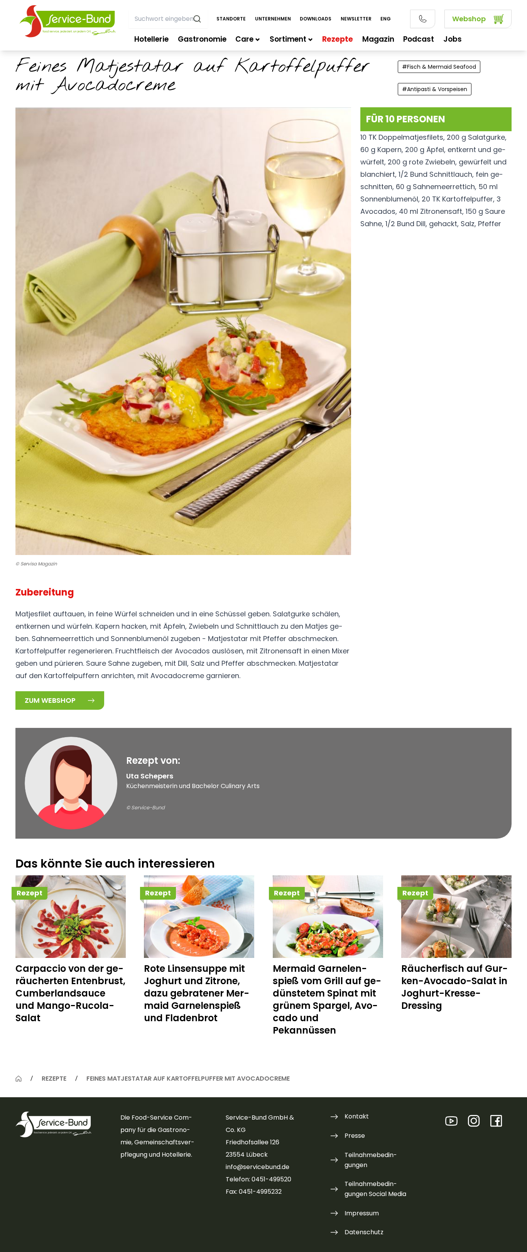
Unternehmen (273, 18)
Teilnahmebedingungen (371, 1159)
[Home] (18, 1079)
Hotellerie (151, 39)
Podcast (418, 39)
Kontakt (357, 1116)
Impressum (362, 1213)
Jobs (452, 39)
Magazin (378, 39)
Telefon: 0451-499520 (258, 1179)
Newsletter (356, 18)
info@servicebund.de (257, 1166)
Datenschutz (364, 1232)
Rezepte (337, 39)
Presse (355, 1135)
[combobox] (168, 19)
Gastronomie (202, 39)
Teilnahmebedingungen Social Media (375, 1188)
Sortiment (288, 39)
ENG (385, 18)
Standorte (231, 18)
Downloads (315, 18)
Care (244, 39)
